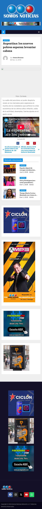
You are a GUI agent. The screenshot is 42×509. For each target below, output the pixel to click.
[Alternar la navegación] (39, 32)
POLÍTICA (6, 40)
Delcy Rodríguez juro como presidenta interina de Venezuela (28, 182)
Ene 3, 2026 (24, 197)
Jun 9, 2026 (24, 172)
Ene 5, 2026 (24, 184)
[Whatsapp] (31, 494)
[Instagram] (15, 494)
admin (31, 172)
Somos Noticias (18, 57)
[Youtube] (26, 494)
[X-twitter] (21, 494)
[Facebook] (10, 494)
